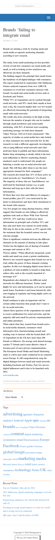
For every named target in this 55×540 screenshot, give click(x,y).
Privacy (21, 464)
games (30, 446)
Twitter (36, 470)
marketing (26, 458)
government (31, 452)
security (41, 464)
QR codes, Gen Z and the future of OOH (20, 515)
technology (23, 469)
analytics (8, 420)
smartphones (8, 470)
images (39, 452)
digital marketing (33, 434)
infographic (8, 459)
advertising (12, 414)
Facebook (41, 381)
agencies (28, 414)
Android (18, 420)
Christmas (40, 427)
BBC (49, 420)
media (41, 458)
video (49, 470)
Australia (43, 420)
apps (36, 420)
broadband (24, 427)
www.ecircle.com (10, 375)
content (23, 381)
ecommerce (9, 440)
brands (16, 381)
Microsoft (7, 464)
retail (28, 464)
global (8, 451)
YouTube (6, 474)
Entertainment (31, 440)
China (32, 427)
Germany (38, 446)
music (14, 464)
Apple (28, 420)
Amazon (38, 414)
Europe (34, 381)
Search (34, 464)
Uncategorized (8, 381)
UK (43, 469)
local (15, 458)
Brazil (18, 427)
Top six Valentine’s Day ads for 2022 (19, 487)
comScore (6, 434)
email (28, 381)
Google (19, 451)
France (23, 446)
